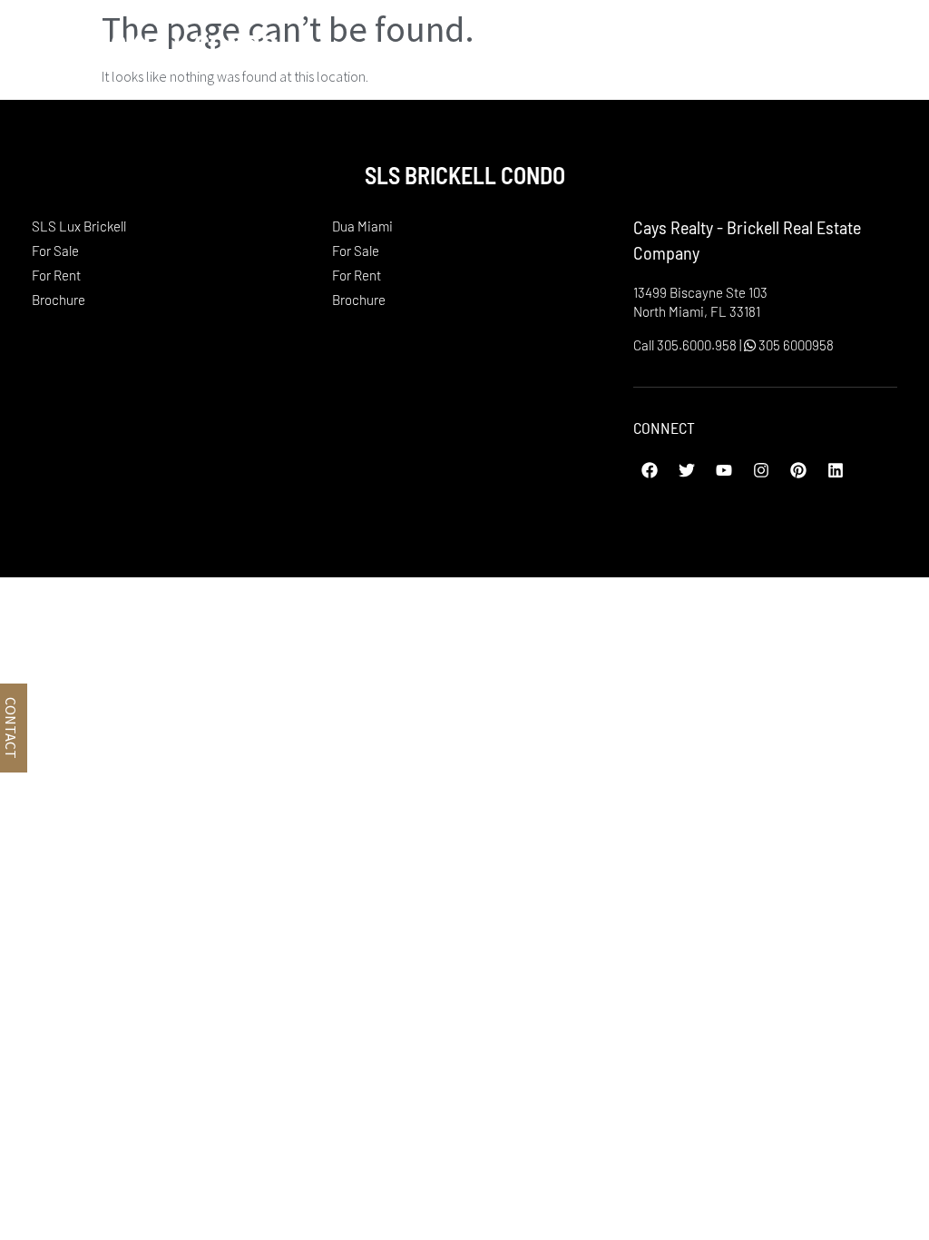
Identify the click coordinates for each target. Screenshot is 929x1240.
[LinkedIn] (835, 470)
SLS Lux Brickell (79, 226)
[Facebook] (649, 470)
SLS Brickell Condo (148, 44)
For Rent (56, 275)
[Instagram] (761, 470)
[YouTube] (724, 470)
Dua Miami (362, 226)
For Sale (55, 250)
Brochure (58, 299)
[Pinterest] (798, 470)
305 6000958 (795, 345)
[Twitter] (686, 470)
